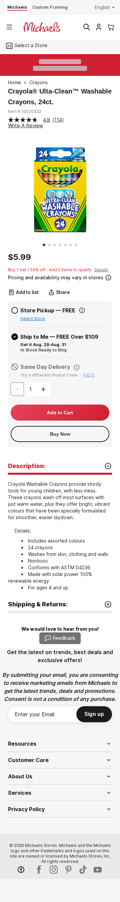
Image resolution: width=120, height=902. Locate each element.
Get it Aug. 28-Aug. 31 (43, 344)
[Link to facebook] (39, 869)
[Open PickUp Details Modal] (82, 310)
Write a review (25, 125)
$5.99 (19, 257)
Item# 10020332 (24, 111)
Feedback (64, 638)
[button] (59, 277)
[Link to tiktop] (83, 869)
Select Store (32, 318)
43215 (89, 375)
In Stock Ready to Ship (43, 349)
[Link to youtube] (97, 869)
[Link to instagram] (53, 869)
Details (101, 269)
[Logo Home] (41, 27)
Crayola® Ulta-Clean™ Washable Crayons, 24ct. (60, 97)
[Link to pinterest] (68, 869)
